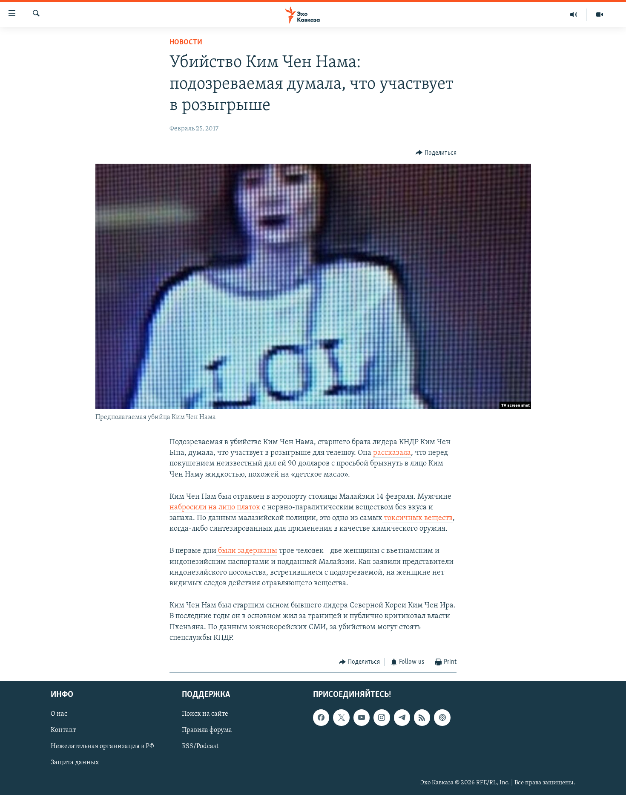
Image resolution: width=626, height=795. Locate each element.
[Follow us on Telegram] (402, 718)
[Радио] (574, 14)
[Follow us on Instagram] (381, 718)
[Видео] (599, 14)
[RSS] (422, 718)
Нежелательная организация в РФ (102, 746)
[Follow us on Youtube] (361, 718)
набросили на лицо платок (214, 508)
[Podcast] (442, 718)
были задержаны (246, 551)
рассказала (392, 453)
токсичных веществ (417, 518)
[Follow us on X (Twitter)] (341, 718)
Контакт (63, 730)
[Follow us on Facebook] (321, 718)
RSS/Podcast (200, 746)
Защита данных (75, 763)
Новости (185, 42)
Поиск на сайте (205, 714)
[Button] (436, 153)
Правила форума (207, 730)
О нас (59, 714)
